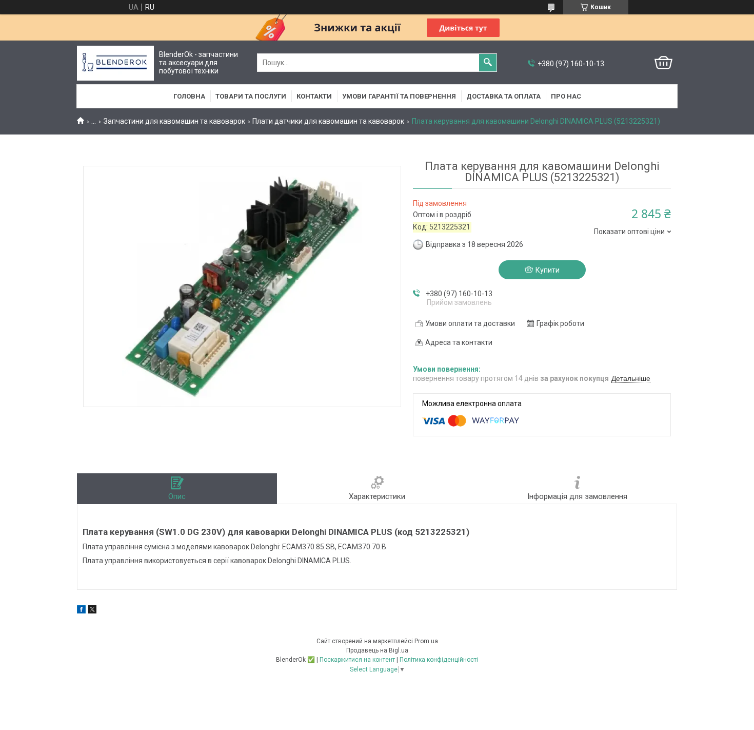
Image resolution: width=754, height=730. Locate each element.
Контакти (314, 96)
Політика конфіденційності (439, 659)
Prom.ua (426, 641)
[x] (92, 611)
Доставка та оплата (503, 96)
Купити (547, 270)
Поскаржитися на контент (357, 659)
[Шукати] (488, 62)
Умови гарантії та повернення (399, 96)
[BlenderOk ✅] (115, 63)
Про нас (566, 96)
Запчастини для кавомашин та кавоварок (174, 121)
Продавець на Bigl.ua (377, 650)
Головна (189, 96)
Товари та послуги (250, 96)
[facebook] (81, 611)
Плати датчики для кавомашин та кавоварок (328, 121)
